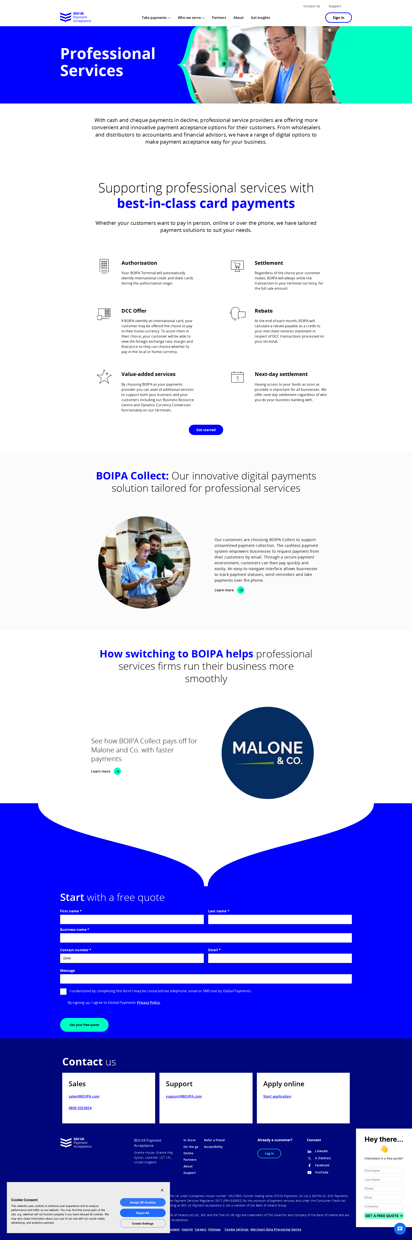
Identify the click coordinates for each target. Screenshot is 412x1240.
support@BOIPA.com (184, 1096)
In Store (189, 1140)
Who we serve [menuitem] (189, 17)
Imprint (187, 1229)
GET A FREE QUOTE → (384, 1216)
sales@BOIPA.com (84, 1096)
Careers (200, 1229)
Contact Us (311, 6)
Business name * (74, 929)
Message (67, 970)
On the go (191, 1147)
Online (188, 1153)
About (188, 1166)
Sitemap (214, 1229)
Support (335, 6)
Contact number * (76, 950)
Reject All (142, 1213)
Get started (206, 430)
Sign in (338, 17)
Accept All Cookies (143, 1202)
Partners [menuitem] (219, 17)
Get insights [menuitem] (260, 17)
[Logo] (75, 17)
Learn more (224, 590)
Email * (214, 950)
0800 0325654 (80, 1108)
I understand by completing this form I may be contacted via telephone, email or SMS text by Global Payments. (161, 991)
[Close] (162, 1190)
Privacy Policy (148, 1002)
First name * (71, 911)
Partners (190, 1160)
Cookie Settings (142, 1223)
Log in (269, 1153)
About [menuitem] (238, 17)
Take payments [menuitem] (154, 17)
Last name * (218, 911)
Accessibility (213, 1147)
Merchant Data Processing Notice (275, 1229)
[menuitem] (316, 18)
